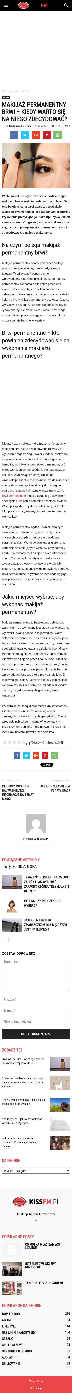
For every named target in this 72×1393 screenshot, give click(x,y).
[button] (66, 5)
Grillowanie (11, 1364)
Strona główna (10, 91)
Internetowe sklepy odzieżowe (40, 1265)
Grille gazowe (12, 1345)
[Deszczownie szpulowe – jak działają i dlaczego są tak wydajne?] (60, 1105)
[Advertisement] (36, 49)
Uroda (6, 97)
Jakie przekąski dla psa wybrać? (55, 788)
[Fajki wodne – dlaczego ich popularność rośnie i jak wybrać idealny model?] (60, 1143)
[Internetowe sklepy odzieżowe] (12, 1269)
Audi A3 (7, 1357)
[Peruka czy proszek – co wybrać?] (12, 905)
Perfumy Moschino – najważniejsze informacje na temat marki (18, 792)
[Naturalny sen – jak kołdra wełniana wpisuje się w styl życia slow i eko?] (60, 1124)
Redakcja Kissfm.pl (20, 125)
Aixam (6, 1320)
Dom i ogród (11, 1314)
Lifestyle (9, 1326)
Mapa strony (36, 1381)
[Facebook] (36, 1221)
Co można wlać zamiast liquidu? (43, 1246)
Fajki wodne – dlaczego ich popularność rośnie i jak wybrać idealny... (19, 1142)
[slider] (14, 742)
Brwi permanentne (14, 495)
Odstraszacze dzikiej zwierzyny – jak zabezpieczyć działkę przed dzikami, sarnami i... (23, 1082)
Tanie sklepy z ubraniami (44, 1283)
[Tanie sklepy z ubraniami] (12, 1288)
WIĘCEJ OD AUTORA (20, 866)
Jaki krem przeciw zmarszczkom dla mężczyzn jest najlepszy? (45, 924)
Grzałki (7, 1339)
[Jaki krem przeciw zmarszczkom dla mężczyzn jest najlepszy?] (12, 925)
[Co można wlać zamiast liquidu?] (12, 1250)
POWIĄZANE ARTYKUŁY (21, 859)
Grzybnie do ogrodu (17, 1351)
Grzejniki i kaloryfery (19, 1332)
